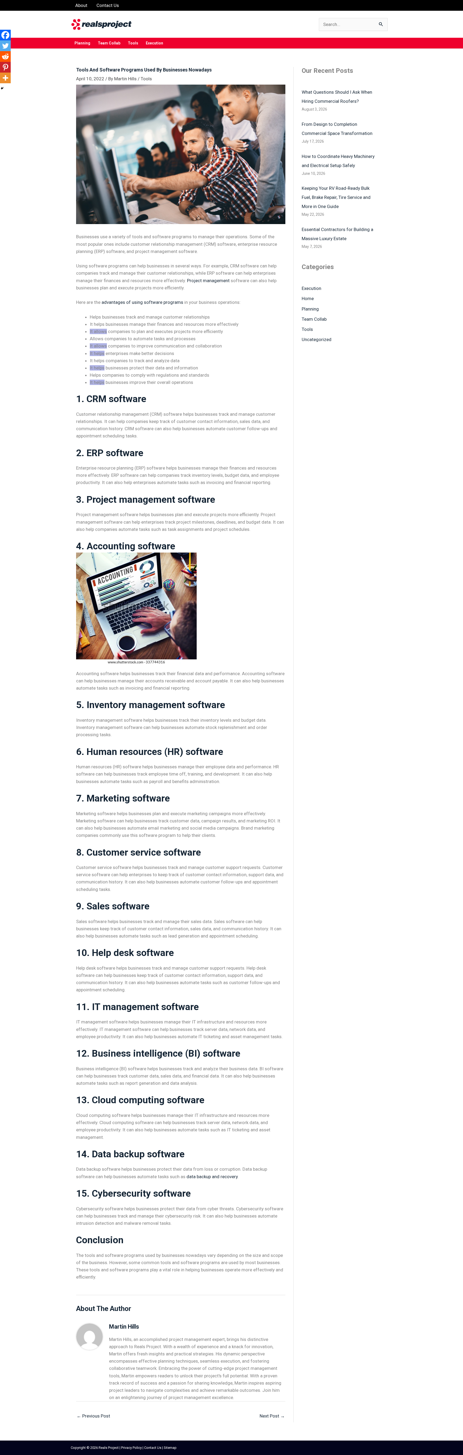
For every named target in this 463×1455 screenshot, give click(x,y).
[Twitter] (5, 45)
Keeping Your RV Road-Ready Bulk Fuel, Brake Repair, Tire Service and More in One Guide (336, 197)
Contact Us (152, 1448)
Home (308, 298)
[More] (5, 78)
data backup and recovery (212, 1176)
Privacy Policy (131, 1448)
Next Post (272, 1416)
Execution (311, 288)
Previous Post (93, 1416)
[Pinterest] (5, 67)
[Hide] (2, 88)
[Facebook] (5, 35)
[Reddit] (5, 56)
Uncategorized (316, 339)
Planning (310, 309)
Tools (146, 78)
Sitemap (170, 1448)
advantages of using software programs (142, 302)
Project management (208, 280)
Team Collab (314, 319)
